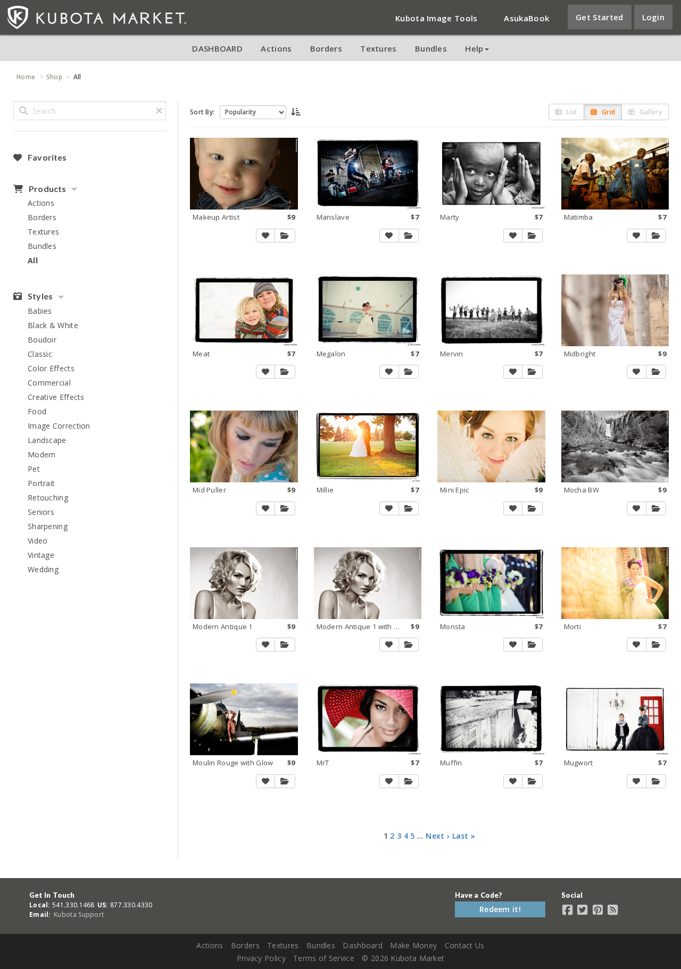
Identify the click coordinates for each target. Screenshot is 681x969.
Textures (378, 48)
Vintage (41, 555)
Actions (276, 48)
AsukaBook (526, 18)
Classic (40, 354)
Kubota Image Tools (436, 18)
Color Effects (51, 368)
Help (474, 48)
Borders (326, 48)
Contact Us (465, 945)
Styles (39, 296)
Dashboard (363, 945)
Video (38, 541)
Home (25, 76)
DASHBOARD (217, 48)
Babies (40, 311)
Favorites (46, 157)
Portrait (41, 483)
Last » (464, 836)
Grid (608, 111)
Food (37, 411)
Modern (42, 454)
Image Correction (59, 426)
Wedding (43, 569)
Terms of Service (323, 958)
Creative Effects (56, 397)
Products (46, 189)
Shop (54, 76)
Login (653, 17)
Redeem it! (500, 909)
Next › (438, 836)
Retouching (48, 497)
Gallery (650, 111)
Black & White (53, 325)
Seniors (41, 512)
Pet (34, 469)
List (571, 111)
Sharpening (48, 526)
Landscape (47, 440)
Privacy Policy (261, 958)
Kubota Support (79, 914)
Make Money (413, 945)
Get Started (599, 17)
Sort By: (202, 111)
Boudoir (42, 340)
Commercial (49, 383)
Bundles (431, 48)
